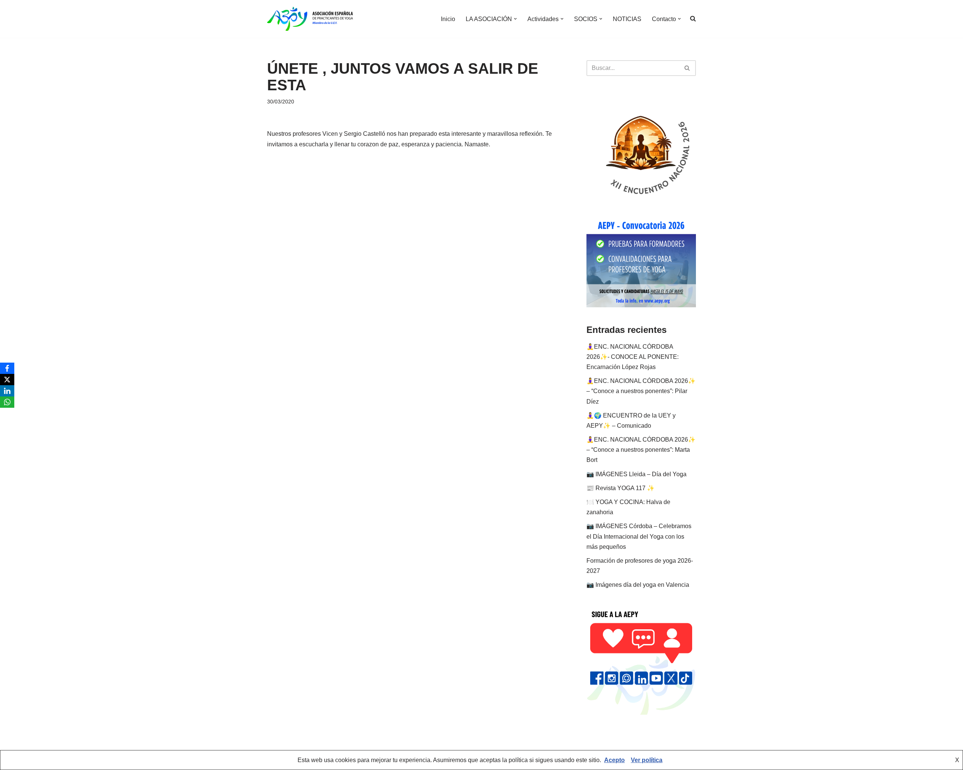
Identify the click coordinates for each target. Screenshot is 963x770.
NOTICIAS (627, 19)
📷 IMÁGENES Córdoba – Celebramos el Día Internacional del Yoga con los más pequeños (638, 536)
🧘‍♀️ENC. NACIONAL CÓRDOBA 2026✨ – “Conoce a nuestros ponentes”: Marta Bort (641, 449)
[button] (515, 18)
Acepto (614, 760)
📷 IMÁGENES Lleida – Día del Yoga (636, 474)
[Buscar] (687, 68)
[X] (7, 379)
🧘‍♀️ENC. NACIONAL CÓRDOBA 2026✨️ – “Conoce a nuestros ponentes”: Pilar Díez (641, 391)
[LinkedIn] (7, 390)
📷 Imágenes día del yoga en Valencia (637, 585)
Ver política (646, 760)
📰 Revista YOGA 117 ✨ (620, 488)
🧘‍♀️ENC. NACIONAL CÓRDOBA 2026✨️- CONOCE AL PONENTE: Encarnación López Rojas (632, 356)
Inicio (448, 19)
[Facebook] (7, 368)
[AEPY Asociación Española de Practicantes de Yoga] (310, 19)
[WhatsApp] (7, 402)
